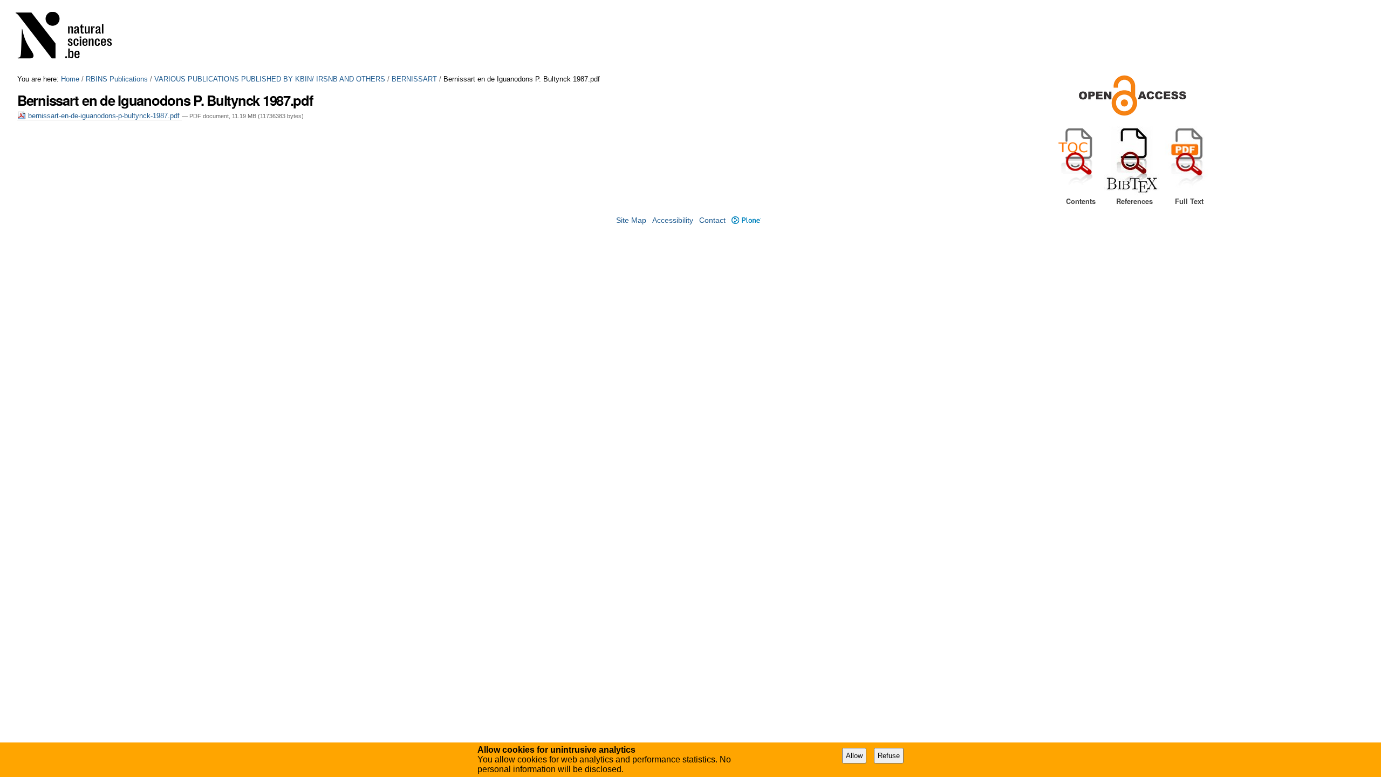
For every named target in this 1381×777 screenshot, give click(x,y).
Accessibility (672, 220)
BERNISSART (414, 79)
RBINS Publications (117, 79)
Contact (712, 220)
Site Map (631, 220)
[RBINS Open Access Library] (71, 37)
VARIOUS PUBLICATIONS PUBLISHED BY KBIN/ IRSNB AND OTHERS (269, 79)
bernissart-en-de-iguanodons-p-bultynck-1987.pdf (104, 116)
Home (70, 79)
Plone (746, 220)
